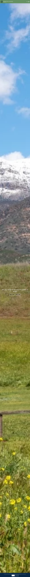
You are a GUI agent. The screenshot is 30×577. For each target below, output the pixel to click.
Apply (12, 294)
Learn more (16, 575)
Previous (2, 292)
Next (28, 292)
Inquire (18, 294)
